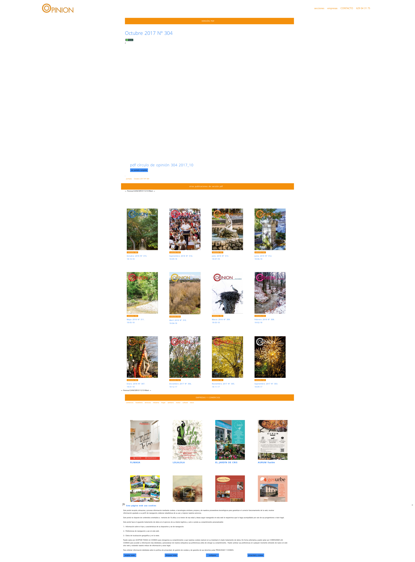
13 (147, 191)
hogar (163, 402)
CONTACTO (347, 8)
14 (148, 191)
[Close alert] (412, 504)
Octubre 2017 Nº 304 (141, 179)
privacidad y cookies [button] (255, 555)
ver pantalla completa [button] (139, 170)
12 (145, 191)
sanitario (171, 402)
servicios (148, 402)
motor (178, 402)
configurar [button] (212, 555)
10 (142, 191)
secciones (319, 8)
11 (143, 191)
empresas (332, 8)
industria (156, 402)
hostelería (139, 402)
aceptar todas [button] (130, 555)
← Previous (129, 191)
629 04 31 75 (363, 8)
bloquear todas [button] (171, 555)
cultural (185, 402)
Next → (152, 191)
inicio (192, 402)
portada (129, 179)
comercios (129, 402)
